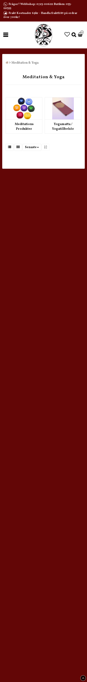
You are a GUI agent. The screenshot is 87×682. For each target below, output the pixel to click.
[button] (67, 35)
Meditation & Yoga (25, 63)
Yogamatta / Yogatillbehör (63, 126)
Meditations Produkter (24, 126)
